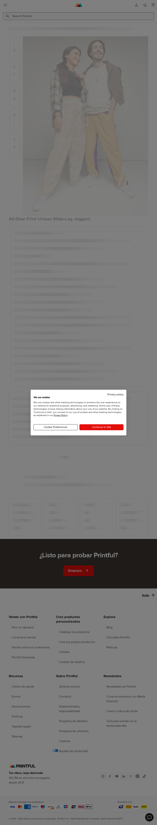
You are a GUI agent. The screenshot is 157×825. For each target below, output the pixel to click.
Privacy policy (115, 394)
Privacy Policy (60, 415)
